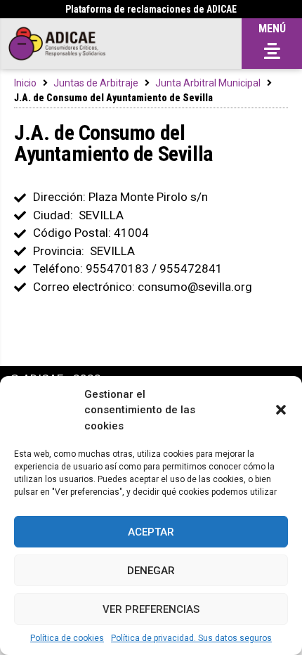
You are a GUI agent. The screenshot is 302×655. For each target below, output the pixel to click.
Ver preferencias (151, 609)
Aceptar (151, 532)
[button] (281, 410)
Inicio (25, 83)
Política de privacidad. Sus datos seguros (191, 638)
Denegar (151, 570)
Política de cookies (67, 638)
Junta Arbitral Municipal (208, 83)
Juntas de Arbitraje (95, 83)
